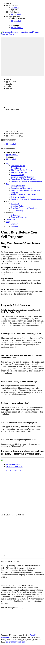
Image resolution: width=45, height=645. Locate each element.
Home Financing (17, 175)
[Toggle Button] (22, 57)
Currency (14, 224)
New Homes (16, 168)
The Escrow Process (19, 172)
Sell (7, 184)
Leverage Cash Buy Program (22, 177)
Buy (7, 163)
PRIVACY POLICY (14, 466)
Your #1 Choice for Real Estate (23, 195)
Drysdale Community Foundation (24, 208)
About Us (15, 204)
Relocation (15, 215)
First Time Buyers (18, 166)
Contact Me (10, 219)
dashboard (15, 7)
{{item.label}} (17, 14)
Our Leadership (17, 210)
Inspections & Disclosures (21, 188)
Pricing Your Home (18, 186)
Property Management (19, 217)
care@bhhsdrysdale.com (15, 642)
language (14, 226)
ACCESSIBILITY (13, 471)
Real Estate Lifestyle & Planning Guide (26, 181)
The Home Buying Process (21, 170)
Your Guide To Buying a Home (23, 179)
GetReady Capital (18, 197)
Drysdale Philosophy (19, 206)
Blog (8, 222)
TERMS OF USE (13, 464)
